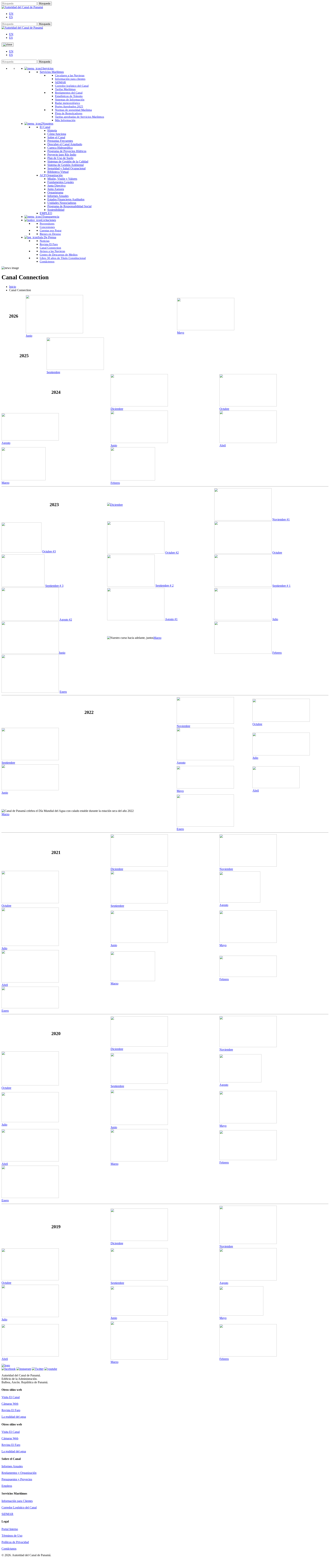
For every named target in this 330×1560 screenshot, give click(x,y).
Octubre (224, 408)
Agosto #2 (65, 619)
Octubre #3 (49, 551)
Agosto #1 (171, 619)
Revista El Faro (11, 1410)
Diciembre (117, 408)
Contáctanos (9, 1548)
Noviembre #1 (281, 519)
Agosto (6, 443)
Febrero (115, 483)
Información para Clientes (17, 1501)
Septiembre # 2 (164, 585)
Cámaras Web (10, 1403)
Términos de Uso (12, 1535)
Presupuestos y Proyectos (17, 1479)
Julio (275, 619)
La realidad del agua (14, 1416)
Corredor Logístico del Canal (19, 1507)
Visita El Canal (11, 1397)
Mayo (180, 332)
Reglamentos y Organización (19, 1472)
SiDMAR (7, 1514)
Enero (63, 691)
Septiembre (53, 372)
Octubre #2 (172, 552)
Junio (29, 335)
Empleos (7, 1485)
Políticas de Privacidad (15, 1542)
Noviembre (183, 726)
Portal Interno (10, 1529)
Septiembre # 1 (281, 585)
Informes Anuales (12, 1466)
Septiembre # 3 (54, 585)
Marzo (5, 482)
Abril (222, 445)
